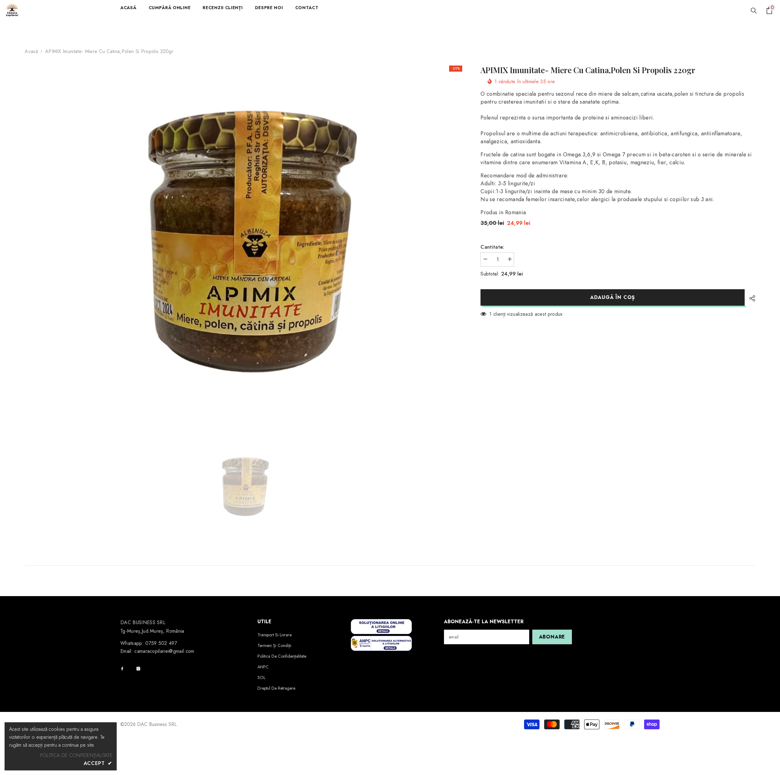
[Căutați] (753, 10)
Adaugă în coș (612, 297)
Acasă (31, 51)
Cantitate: (492, 247)
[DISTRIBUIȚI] (750, 298)
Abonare (552, 636)
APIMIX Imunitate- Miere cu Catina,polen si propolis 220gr (587, 70)
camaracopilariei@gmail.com (164, 651)
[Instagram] (138, 668)
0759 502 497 (161, 643)
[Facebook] (122, 668)
